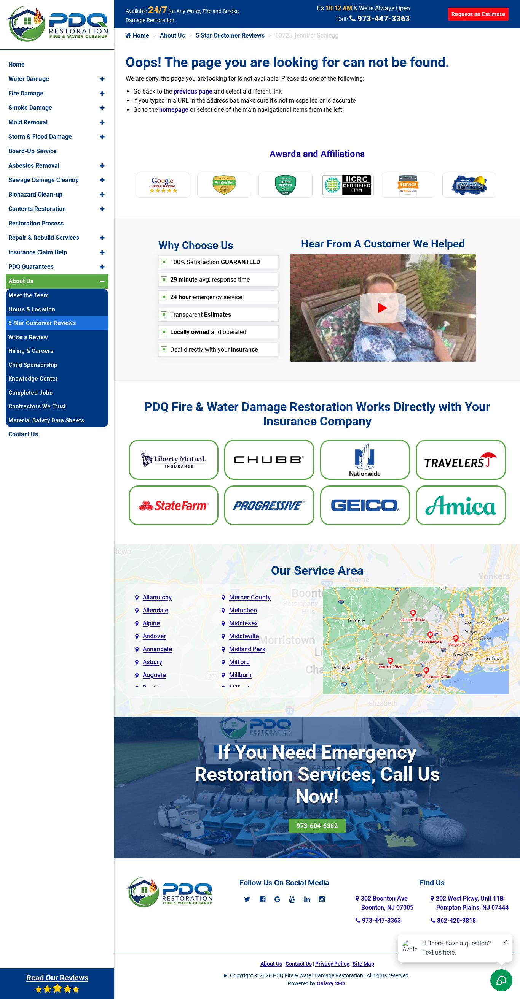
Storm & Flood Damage (40, 136)
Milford (239, 662)
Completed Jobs (30, 392)
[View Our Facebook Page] (262, 899)
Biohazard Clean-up (35, 194)
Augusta (154, 675)
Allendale (155, 610)
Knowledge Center (33, 378)
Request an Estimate (478, 14)
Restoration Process (36, 223)
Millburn (240, 675)
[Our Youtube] (292, 899)
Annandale (157, 649)
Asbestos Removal (33, 165)
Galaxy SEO (331, 983)
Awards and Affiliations (317, 154)
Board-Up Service (32, 151)
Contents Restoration (37, 208)
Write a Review (28, 337)
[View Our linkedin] (307, 899)
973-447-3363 (383, 18)
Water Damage (28, 78)
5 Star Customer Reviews (230, 35)
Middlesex (243, 623)
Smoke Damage (30, 107)
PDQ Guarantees (31, 266)
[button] (102, 79)
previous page (193, 91)
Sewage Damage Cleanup (43, 180)
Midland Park (247, 649)
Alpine (151, 623)
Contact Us (299, 964)
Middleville (244, 636)
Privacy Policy (332, 964)
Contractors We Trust (37, 406)
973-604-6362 (317, 825)
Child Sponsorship (32, 365)
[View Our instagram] (322, 899)
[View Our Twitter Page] (247, 899)
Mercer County (250, 597)
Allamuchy (157, 597)
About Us (172, 35)
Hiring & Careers (30, 350)
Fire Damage (25, 93)
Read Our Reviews (57, 977)
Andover (154, 636)
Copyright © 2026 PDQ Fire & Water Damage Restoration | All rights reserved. (320, 975)
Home (140, 35)
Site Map (363, 964)
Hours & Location (31, 309)
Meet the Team (28, 295)
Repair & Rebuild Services (43, 237)
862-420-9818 (455, 920)
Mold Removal (28, 122)
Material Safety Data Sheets (46, 420)
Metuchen (243, 610)
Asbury (152, 662)
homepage (173, 109)
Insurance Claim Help (37, 252)
